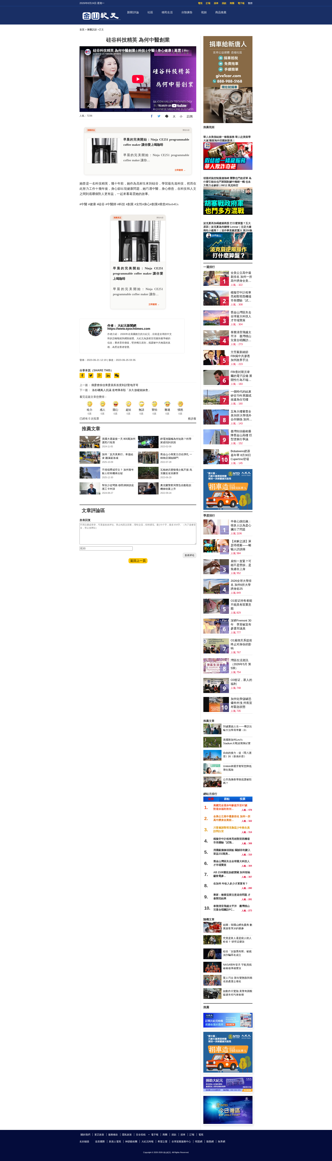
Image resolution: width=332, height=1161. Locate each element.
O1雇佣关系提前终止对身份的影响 (241, 644)
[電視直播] (227, 1122)
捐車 (216, 3)
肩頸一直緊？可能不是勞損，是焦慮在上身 (241, 565)
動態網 (210, 1141)
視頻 (204, 12)
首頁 (82, 29)
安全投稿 (141, 1134)
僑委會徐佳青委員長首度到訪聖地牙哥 (114, 385)
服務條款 (113, 1134)
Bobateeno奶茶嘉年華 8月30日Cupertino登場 (241, 455)
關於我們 (85, 1134)
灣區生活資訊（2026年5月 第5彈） (241, 664)
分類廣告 (186, 12)
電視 (200, 3)
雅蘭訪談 (92, 29)
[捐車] (227, 508)
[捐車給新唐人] (227, 122)
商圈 (232, 3)
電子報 (241, 3)
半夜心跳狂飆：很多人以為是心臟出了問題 (241, 525)
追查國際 (100, 1141)
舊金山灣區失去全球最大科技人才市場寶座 (241, 316)
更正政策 (99, 1134)
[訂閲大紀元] (227, 1026)
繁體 (250, 3)
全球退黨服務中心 (181, 1141)
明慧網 (198, 1141)
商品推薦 (220, 12)
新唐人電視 (115, 1141)
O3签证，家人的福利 (241, 682)
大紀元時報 (147, 1141)
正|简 (190, 116)
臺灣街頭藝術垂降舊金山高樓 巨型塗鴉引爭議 (241, 435)
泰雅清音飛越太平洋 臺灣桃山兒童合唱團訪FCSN (241, 336)
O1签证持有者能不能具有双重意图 (241, 604)
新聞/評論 (133, 12)
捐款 (224, 3)
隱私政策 (127, 1134)
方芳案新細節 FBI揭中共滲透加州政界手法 (240, 356)
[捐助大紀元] (227, 1090)
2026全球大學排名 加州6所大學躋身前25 (241, 584)
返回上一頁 (138, 560)
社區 (150, 12)
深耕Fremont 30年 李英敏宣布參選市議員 (241, 624)
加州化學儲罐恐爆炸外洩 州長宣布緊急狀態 (241, 703)
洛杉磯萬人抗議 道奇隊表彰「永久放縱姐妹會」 (121, 390)
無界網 (221, 1141)
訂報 (208, 3)
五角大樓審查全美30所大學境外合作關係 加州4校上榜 (241, 415)
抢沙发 (192, 418)
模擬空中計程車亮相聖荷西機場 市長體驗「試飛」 (241, 296)
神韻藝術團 (131, 1141)
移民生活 (167, 12)
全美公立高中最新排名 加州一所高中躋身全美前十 (241, 277)
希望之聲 (162, 1141)
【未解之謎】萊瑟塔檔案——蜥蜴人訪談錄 (241, 545)
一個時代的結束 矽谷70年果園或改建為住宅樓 (241, 395)
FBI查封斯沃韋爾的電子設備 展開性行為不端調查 (241, 376)
